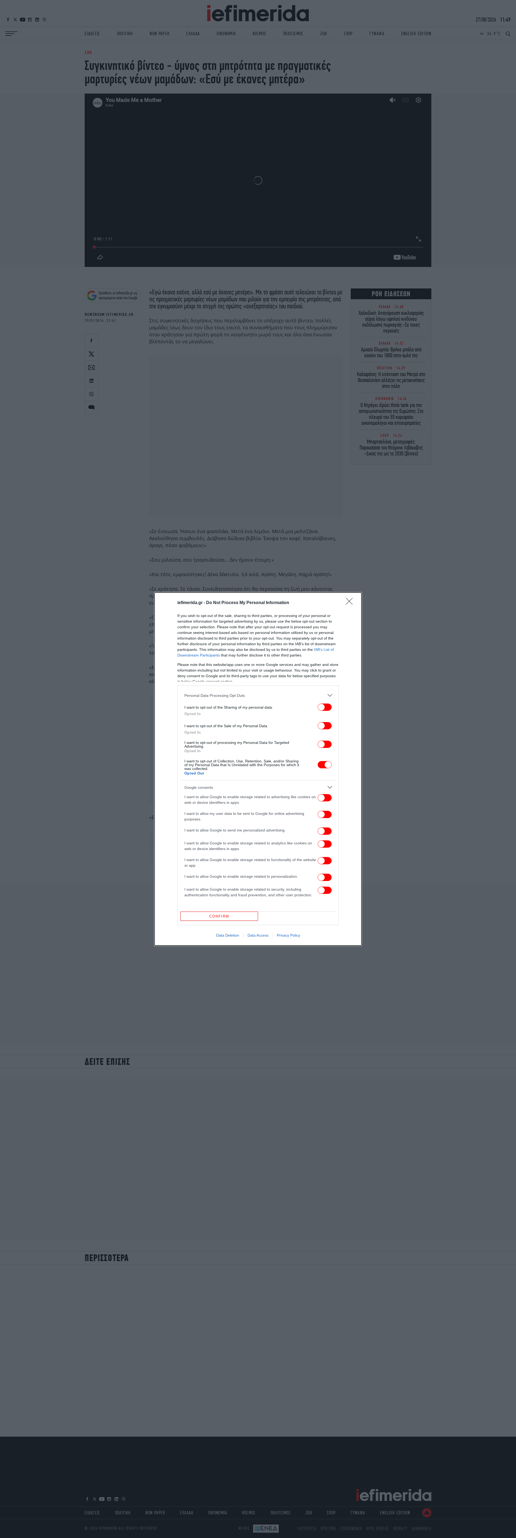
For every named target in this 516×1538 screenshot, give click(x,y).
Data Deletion (227, 935)
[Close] (351, 603)
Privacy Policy (288, 935)
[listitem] (258, 695)
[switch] (325, 707)
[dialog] (258, 769)
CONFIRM (219, 916)
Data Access (258, 935)
